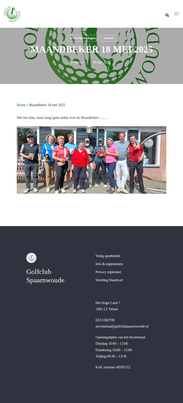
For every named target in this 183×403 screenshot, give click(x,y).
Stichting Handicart (109, 280)
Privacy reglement (108, 272)
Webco (78, 62)
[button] (176, 14)
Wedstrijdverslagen (83, 38)
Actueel (108, 38)
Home (21, 105)
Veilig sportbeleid (108, 256)
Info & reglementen (109, 264)
